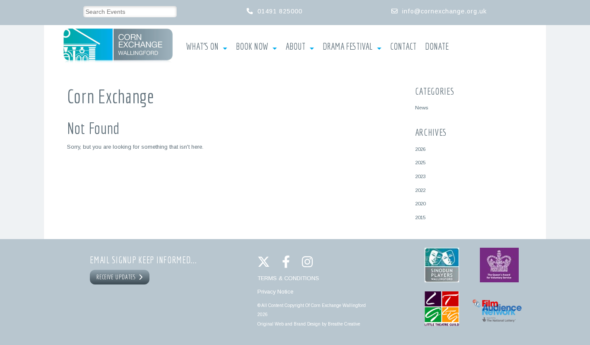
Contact (403, 46)
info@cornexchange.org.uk (444, 11)
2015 (420, 217)
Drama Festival (348, 46)
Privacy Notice (275, 291)
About (295, 46)
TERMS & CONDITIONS (288, 278)
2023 (420, 176)
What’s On (202, 46)
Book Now (252, 46)
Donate (437, 46)
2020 (420, 203)
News (421, 107)
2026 (420, 149)
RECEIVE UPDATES (117, 277)
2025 (420, 162)
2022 (420, 190)
